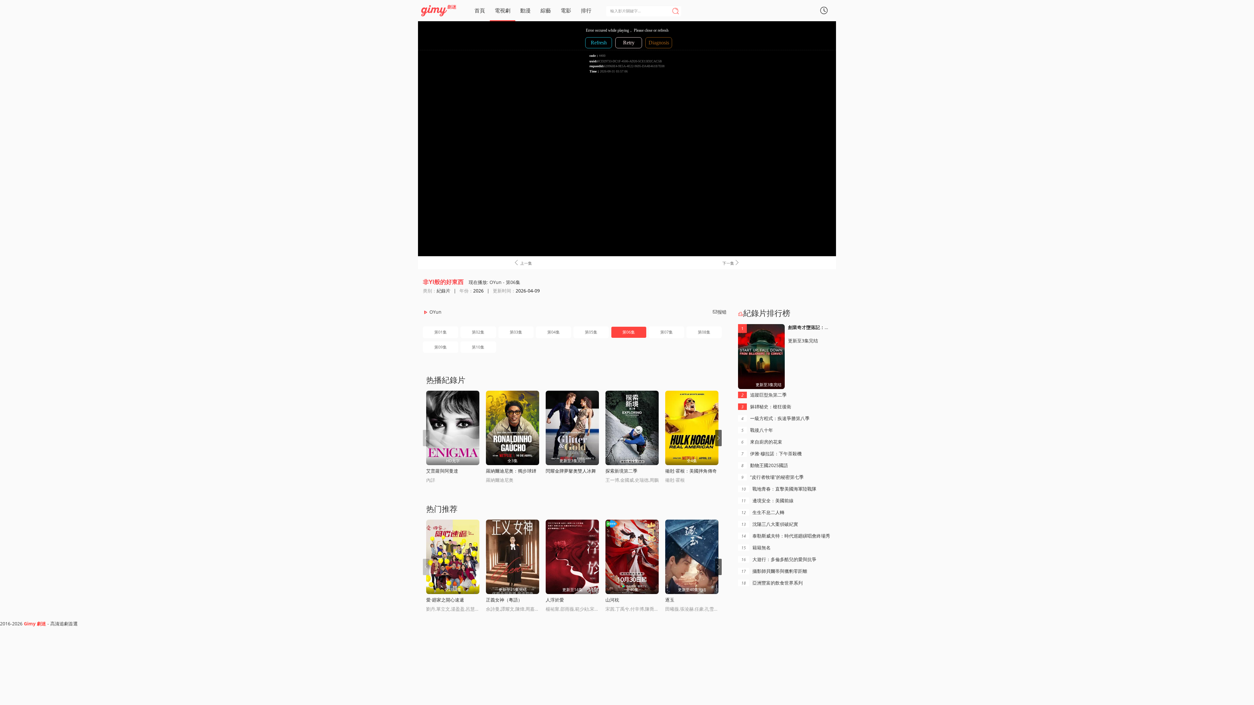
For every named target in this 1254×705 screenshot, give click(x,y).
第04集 (553, 332)
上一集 (522, 262)
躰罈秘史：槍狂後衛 (766, 406)
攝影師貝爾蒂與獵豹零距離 (774, 571)
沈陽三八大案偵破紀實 (769, 524)
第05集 (591, 332)
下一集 (731, 262)
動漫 (525, 10)
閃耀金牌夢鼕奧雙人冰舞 (571, 471)
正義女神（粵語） (504, 600)
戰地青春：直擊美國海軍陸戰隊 (778, 489)
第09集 (440, 347)
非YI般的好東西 (443, 282)
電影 (566, 10)
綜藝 (545, 10)
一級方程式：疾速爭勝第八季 (775, 418)
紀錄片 (443, 291)
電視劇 (502, 10)
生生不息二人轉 (762, 512)
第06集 (628, 332)
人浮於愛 (555, 600)
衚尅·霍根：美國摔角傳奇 (691, 471)
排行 (586, 10)
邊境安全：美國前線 (767, 500)
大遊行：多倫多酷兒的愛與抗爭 (778, 559)
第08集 (704, 332)
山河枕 (612, 600)
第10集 (478, 347)
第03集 (516, 332)
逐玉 (669, 600)
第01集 (440, 332)
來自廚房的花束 (761, 442)
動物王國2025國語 (764, 465)
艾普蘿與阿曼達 (442, 471)
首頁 (479, 10)
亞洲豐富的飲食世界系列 (772, 583)
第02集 (478, 332)
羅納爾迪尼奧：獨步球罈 (511, 471)
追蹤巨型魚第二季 (764, 395)
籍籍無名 (756, 547)
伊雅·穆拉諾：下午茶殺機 (771, 453)
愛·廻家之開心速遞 (445, 600)
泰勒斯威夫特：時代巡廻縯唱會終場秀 (785, 536)
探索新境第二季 (621, 471)
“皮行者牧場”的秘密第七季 (772, 477)
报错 (719, 312)
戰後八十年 (757, 430)
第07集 (666, 332)
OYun (435, 312)
